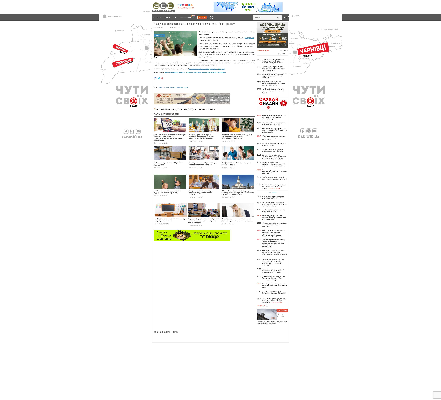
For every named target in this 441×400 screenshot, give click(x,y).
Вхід (284, 17)
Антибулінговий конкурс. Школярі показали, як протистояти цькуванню (195, 72)
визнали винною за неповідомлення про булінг (206, 69)
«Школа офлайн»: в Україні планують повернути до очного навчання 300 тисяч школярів (202, 136)
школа (161, 87)
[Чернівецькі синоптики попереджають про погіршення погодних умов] (267, 314)
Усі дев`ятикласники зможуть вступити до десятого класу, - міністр (201, 192)
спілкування (249, 38)
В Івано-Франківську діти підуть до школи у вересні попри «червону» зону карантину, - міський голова (238, 192)
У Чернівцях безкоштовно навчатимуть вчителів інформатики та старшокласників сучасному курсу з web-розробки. (170, 137)
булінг (186, 87)
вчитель (172, 87)
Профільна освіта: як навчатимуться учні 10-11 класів (237, 164)
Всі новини (261, 306)
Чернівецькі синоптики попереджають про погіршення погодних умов (272, 323)
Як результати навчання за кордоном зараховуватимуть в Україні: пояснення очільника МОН (237, 136)
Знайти (278, 18)
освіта (166, 87)
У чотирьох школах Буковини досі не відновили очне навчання (203, 164)
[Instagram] (183, 5)
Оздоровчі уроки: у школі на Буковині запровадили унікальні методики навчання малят (203, 220)
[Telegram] (189, 5)
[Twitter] (180, 5)
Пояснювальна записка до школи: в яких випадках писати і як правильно (237, 220)
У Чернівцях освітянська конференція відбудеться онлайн (170, 220)
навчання (180, 87)
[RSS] (191, 5)
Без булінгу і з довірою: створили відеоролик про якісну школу (168, 192)
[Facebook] (178, 5)
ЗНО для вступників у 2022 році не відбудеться (168, 164)
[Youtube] (186, 5)
